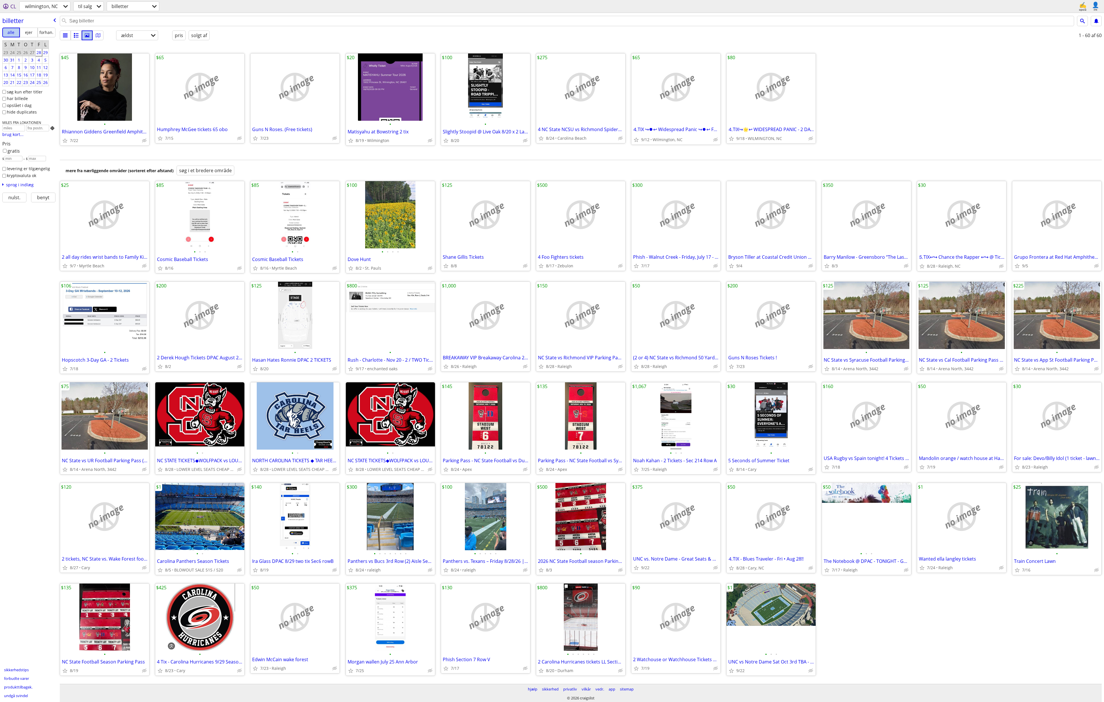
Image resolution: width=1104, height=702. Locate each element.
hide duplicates (22, 112)
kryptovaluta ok (21, 175)
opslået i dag (19, 105)
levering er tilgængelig (28, 168)
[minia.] (76, 35)
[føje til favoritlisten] (65, 140)
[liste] (65, 35)
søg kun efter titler (25, 92)
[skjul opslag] (144, 140)
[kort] (98, 35)
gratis (13, 151)
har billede (17, 98)
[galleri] (87, 35)
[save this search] (1096, 21)
